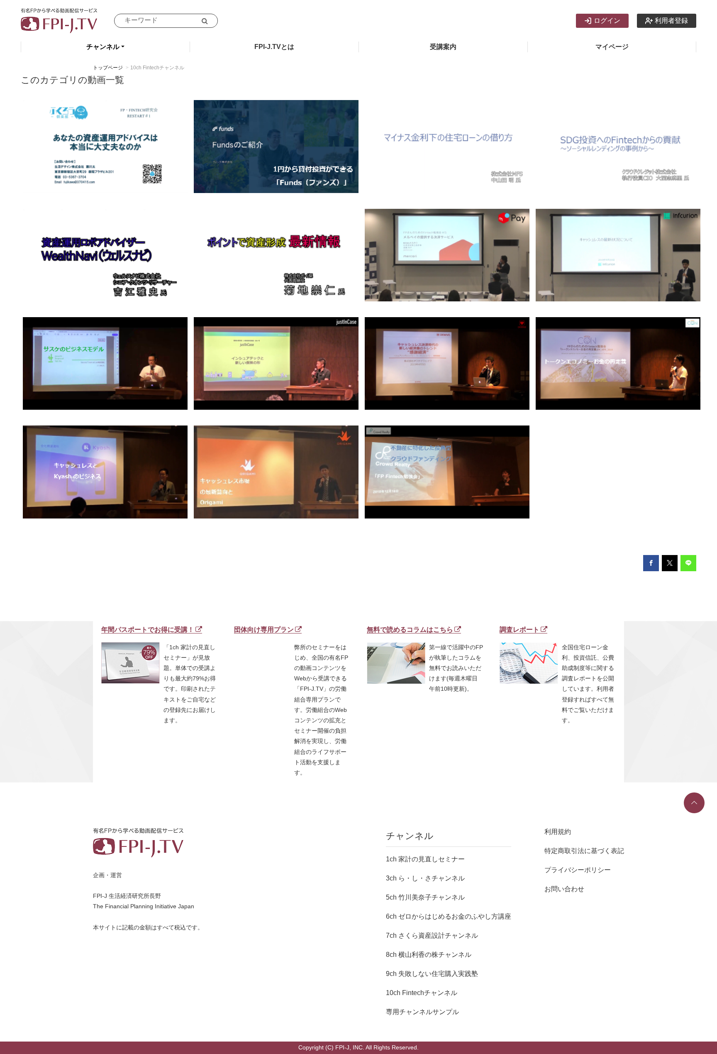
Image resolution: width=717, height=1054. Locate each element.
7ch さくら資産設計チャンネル (432, 935)
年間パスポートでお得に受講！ (147, 629)
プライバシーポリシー (577, 869)
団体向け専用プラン (264, 629)
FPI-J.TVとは (274, 46)
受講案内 (443, 46)
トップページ (108, 68)
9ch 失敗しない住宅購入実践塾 (432, 973)
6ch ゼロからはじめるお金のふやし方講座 (448, 916)
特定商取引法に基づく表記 (584, 850)
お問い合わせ (564, 889)
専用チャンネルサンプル (422, 1011)
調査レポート (519, 629)
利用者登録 (671, 20)
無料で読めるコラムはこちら (410, 629)
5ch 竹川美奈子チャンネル (425, 897)
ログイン (607, 20)
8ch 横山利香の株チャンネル (428, 954)
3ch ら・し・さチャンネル (425, 878)
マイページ (612, 46)
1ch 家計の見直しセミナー (425, 859)
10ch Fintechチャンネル (421, 992)
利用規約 (557, 831)
